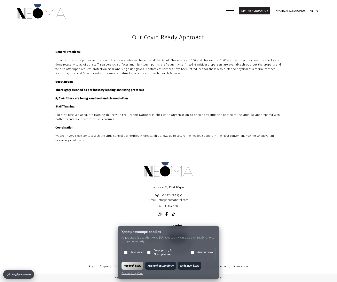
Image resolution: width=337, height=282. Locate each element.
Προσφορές (222, 266)
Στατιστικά (138, 252)
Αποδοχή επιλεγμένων (161, 265)
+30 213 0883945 (172, 195)
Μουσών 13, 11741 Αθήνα (168, 187)
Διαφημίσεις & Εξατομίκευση (163, 252)
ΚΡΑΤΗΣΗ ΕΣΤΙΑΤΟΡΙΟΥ (291, 10)
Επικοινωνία (240, 266)
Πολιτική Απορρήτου (132, 273)
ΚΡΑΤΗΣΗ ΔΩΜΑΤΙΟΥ (254, 10)
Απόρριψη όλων (189, 265)
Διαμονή (105, 266)
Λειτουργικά (205, 252)
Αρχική (93, 266)
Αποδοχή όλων (132, 265)
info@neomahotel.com (172, 200)
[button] (229, 11)
